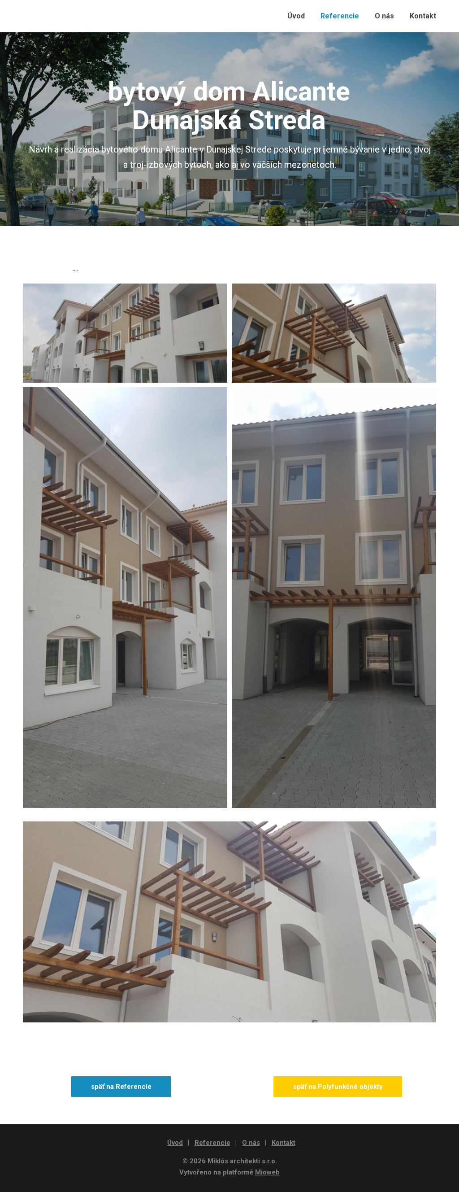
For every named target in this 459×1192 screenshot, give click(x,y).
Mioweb (267, 1172)
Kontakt (423, 16)
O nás (384, 16)
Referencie (339, 16)
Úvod (296, 16)
